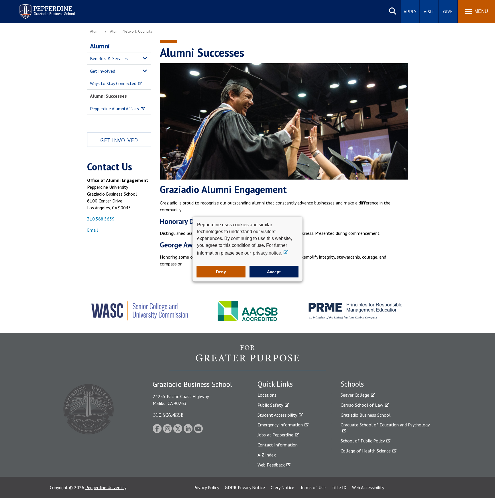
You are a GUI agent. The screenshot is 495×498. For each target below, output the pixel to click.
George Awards (183, 244)
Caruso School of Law (362, 405)
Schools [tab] (352, 384)
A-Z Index (267, 455)
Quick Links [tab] (275, 384)
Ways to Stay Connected (113, 83)
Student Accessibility (277, 415)
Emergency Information (280, 425)
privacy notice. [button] (267, 252)
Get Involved (102, 71)
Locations (267, 395)
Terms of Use (313, 487)
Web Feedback (271, 465)
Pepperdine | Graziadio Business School (39, 8)
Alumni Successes (108, 96)
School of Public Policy (363, 441)
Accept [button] (274, 271)
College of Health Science (366, 451)
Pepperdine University (105, 487)
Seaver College (355, 395)
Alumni (100, 46)
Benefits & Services (109, 58)
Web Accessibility (368, 487)
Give (448, 11)
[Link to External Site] (247, 357)
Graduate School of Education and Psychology (385, 425)
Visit (429, 11)
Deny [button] (221, 271)
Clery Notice (282, 487)
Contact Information (278, 445)
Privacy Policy (206, 487)
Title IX (338, 487)
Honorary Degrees (187, 221)
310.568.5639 (101, 219)
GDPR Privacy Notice (245, 487)
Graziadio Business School (365, 415)
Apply (410, 11)
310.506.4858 (168, 414)
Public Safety (270, 405)
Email (92, 230)
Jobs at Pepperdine (275, 435)
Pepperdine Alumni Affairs (114, 108)
